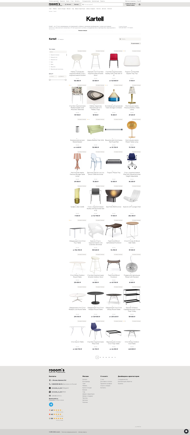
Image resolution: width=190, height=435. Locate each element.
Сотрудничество (86, 1)
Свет (50, 8)
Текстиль (98, 8)
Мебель (55, 8)
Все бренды (86, 381)
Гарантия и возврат (106, 383)
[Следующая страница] (115, 357)
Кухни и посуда (61, 8)
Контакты (77, 1)
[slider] (49, 80)
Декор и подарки (90, 8)
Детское (104, 8)
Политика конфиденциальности (69, 432)
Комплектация (95, 1)
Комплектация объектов (125, 381)
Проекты (102, 1)
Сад (73, 8)
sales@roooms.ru (57, 395)
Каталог (69, 4)
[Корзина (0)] (139, 4)
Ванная (68, 8)
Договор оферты (83, 432)
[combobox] (102, 4)
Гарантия (62, 1)
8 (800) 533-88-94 (130, 3)
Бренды (76, 4)
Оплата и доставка (54, 1)
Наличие (109, 8)
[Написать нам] (186, 431)
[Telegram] (51, 404)
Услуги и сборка (105, 385)
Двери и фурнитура (80, 8)
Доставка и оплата (106, 381)
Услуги (67, 1)
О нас (72, 1)
